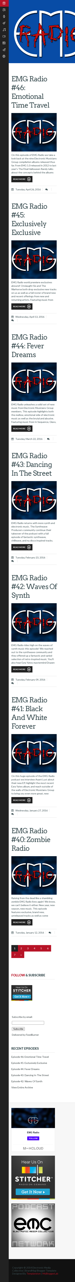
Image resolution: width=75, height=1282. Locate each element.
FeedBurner (32, 1034)
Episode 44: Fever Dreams (25, 1069)
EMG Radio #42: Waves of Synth (34, 587)
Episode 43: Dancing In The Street (30, 1075)
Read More (19, 179)
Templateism (34, 1273)
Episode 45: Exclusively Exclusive (29, 1062)
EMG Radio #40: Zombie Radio (30, 840)
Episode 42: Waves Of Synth (26, 1081)
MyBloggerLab (50, 1273)
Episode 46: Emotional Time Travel (30, 1056)
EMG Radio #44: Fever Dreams (29, 346)
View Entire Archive (22, 1087)
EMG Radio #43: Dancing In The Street (31, 464)
